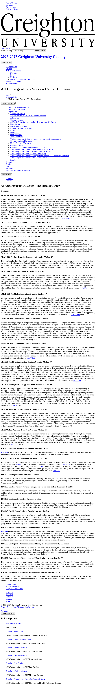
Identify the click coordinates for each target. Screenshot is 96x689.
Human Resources (12, 587)
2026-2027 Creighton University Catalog (33, 56)
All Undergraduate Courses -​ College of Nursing (28, 154)
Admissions (14, 118)
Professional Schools (13, 71)
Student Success (16, 135)
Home (8, 95)
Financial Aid (15, 124)
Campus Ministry (16, 120)
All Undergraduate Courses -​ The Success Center (28, 158)
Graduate (9, 69)
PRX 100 (14, 444)
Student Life (14, 133)
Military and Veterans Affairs (21, 128)
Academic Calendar (17, 114)
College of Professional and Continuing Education (28, 147)
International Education (19, 126)
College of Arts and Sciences (21, 141)
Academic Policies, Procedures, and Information (28, 116)
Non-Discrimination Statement (24, 607)
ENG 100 (19, 464)
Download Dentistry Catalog (16, 655)
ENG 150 (66, 464)
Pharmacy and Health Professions (22, 79)
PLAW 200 (86, 288)
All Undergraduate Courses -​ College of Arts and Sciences (31, 149)
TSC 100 (4, 452)
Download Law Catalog (15, 663)
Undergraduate (11, 67)
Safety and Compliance (14, 589)
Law (12, 75)
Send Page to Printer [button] (13, 623)
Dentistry (13, 73)
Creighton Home (12, 9)
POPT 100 (31, 358)
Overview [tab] (9, 179)
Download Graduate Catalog (16, 647)
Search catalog (6, 51)
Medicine (13, 77)
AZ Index (9, 5)
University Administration (15, 109)
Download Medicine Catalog (16, 671)
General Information (13, 81)
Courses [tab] (9, 181)
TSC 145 (4, 531)
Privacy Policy (6, 607)
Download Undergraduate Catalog (18, 639)
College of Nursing (17, 145)
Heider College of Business (20, 143)
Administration (11, 83)
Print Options (6, 174)
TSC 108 (39, 467)
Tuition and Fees (16, 137)
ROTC (12, 130)
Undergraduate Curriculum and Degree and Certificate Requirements (35, 139)
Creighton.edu (6, 48)
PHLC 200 (65, 218)
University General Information (17, 107)
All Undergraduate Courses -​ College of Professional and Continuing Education (39, 156)
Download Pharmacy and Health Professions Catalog (25, 679)
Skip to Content (11, 3)
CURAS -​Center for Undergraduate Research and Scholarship (33, 122)
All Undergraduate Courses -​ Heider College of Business (31, 151)
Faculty (13, 160)
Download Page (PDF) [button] (14, 631)
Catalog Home (11, 7)
